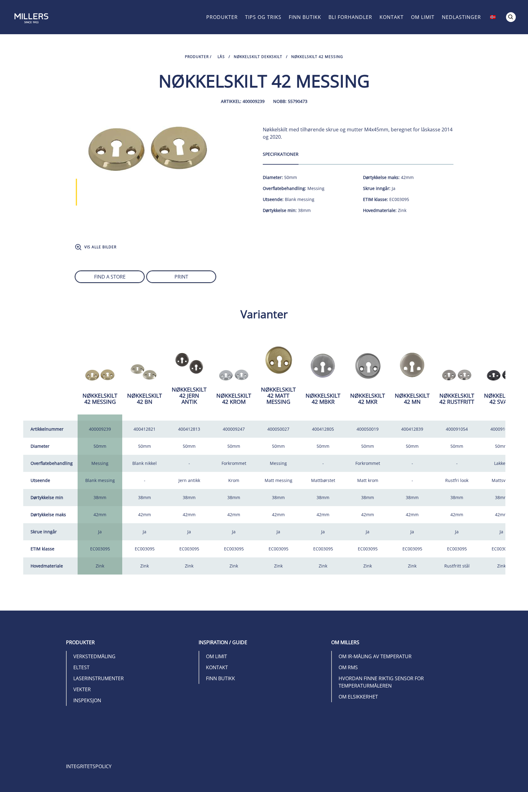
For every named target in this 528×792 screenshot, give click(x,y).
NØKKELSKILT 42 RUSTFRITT (456, 398)
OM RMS (348, 667)
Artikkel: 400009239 (243, 101)
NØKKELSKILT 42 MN (412, 398)
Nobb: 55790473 (290, 101)
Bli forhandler (350, 17)
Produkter (222, 17)
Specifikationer (281, 154)
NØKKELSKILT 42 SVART (501, 398)
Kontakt (392, 17)
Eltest (81, 667)
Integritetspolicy (89, 766)
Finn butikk (305, 17)
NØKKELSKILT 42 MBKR (323, 398)
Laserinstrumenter (98, 678)
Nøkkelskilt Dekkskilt (258, 56)
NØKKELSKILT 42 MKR (367, 398)
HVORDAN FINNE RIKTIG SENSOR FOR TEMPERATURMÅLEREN (381, 682)
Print (181, 276)
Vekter (82, 689)
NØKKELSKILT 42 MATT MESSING (278, 395)
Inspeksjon (87, 700)
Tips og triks (263, 17)
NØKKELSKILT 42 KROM (233, 398)
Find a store (110, 276)
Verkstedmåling (94, 656)
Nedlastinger (461, 17)
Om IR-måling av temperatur (375, 656)
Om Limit (423, 17)
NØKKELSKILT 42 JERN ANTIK (189, 395)
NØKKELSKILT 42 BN (144, 398)
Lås (221, 56)
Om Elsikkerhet (358, 696)
